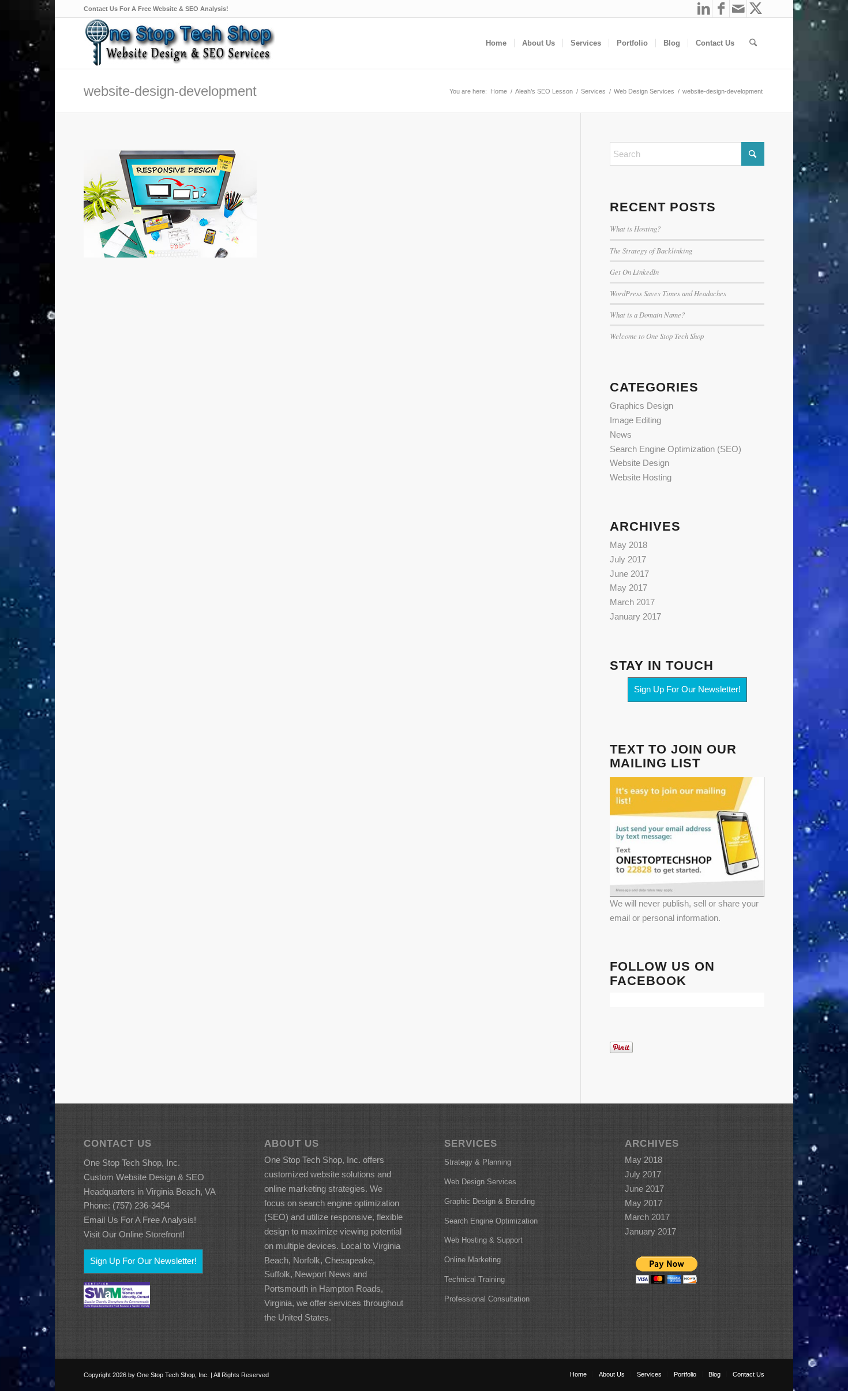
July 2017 (628, 559)
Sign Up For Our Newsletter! (687, 689)
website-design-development (170, 91)
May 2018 (628, 545)
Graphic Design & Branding (489, 1201)
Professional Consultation (487, 1299)
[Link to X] (755, 8)
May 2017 (628, 587)
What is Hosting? (635, 228)
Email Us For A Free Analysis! (140, 1220)
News (621, 434)
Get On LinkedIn (634, 272)
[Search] (753, 43)
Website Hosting (640, 477)
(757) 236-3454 (141, 1205)
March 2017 (632, 602)
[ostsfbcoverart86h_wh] (179, 43)
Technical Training (474, 1279)
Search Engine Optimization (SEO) (675, 449)
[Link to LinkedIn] (703, 8)
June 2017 (629, 574)
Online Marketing (472, 1259)
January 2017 (635, 616)
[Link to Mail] (738, 8)
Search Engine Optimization (491, 1221)
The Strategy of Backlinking (651, 250)
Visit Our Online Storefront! (134, 1234)
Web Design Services (480, 1181)
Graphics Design (641, 406)
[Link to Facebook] (720, 8)
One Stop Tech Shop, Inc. (132, 1163)
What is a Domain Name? (647, 314)
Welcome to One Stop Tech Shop (657, 336)
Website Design (639, 463)
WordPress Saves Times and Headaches (668, 293)
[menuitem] (496, 43)
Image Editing (635, 420)
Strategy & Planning (477, 1162)
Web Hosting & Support (483, 1240)
